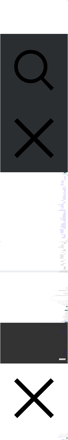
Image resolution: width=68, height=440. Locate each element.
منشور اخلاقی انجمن (61, 232)
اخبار (65, 187)
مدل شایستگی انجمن (61, 256)
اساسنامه (62, 203)
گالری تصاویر (65, 222)
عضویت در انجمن (64, 217)
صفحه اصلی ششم (64, 216)
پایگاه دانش (62, 180)
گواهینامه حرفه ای (62, 255)
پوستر (65, 193)
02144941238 (64, 34)
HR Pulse (65, 249)
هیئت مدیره (62, 245)
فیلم (65, 221)
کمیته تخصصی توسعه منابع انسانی (60, 204)
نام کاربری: (67, 434)
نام (67, 301)
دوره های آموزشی (62, 261)
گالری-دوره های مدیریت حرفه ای (63, 226)
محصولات (65, 228)
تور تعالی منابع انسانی (64, 250)
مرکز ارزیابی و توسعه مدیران (63, 234)
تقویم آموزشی (62, 181)
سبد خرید (65, 211)
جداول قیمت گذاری (64, 198)
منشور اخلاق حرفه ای (61, 257)
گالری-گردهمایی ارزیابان (64, 227)
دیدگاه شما (67, 300)
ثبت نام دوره (66, 310)
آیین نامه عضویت (64, 186)
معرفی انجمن (62, 205)
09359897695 (63, 330)
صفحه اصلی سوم (64, 215)
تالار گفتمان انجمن (64, 194)
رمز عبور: (67, 435)
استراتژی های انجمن (64, 188)
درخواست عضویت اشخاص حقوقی (63, 209)
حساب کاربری (64, 199)
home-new (65, 176)
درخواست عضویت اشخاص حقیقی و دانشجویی (62, 210)
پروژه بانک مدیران (64, 192)
